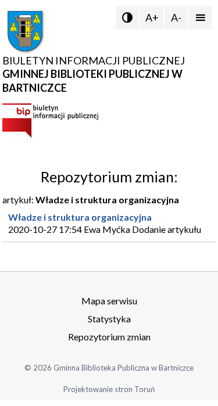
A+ (152, 17)
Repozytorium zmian (109, 336)
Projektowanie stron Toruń (109, 389)
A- (176, 17)
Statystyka (109, 318)
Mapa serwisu (109, 300)
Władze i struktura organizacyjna (80, 216)
